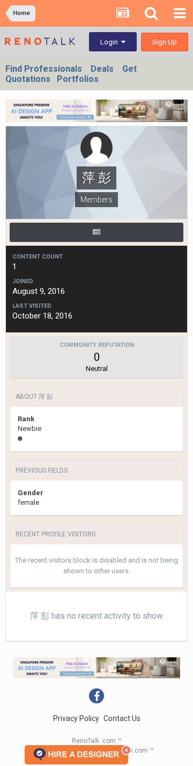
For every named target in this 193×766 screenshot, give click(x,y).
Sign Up (164, 42)
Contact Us (121, 718)
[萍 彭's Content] (96, 232)
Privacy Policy (76, 718)
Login (110, 42)
